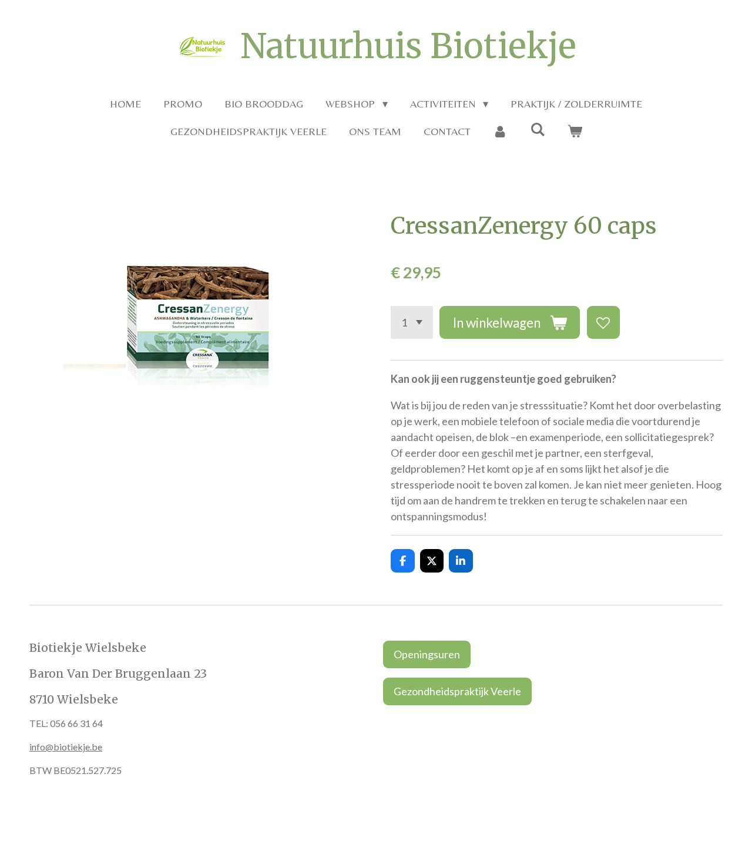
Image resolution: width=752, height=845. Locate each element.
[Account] (500, 131)
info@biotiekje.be (65, 746)
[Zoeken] (537, 129)
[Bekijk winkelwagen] (574, 131)
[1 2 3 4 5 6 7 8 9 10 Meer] (412, 322)
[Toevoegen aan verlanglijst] (603, 322)
